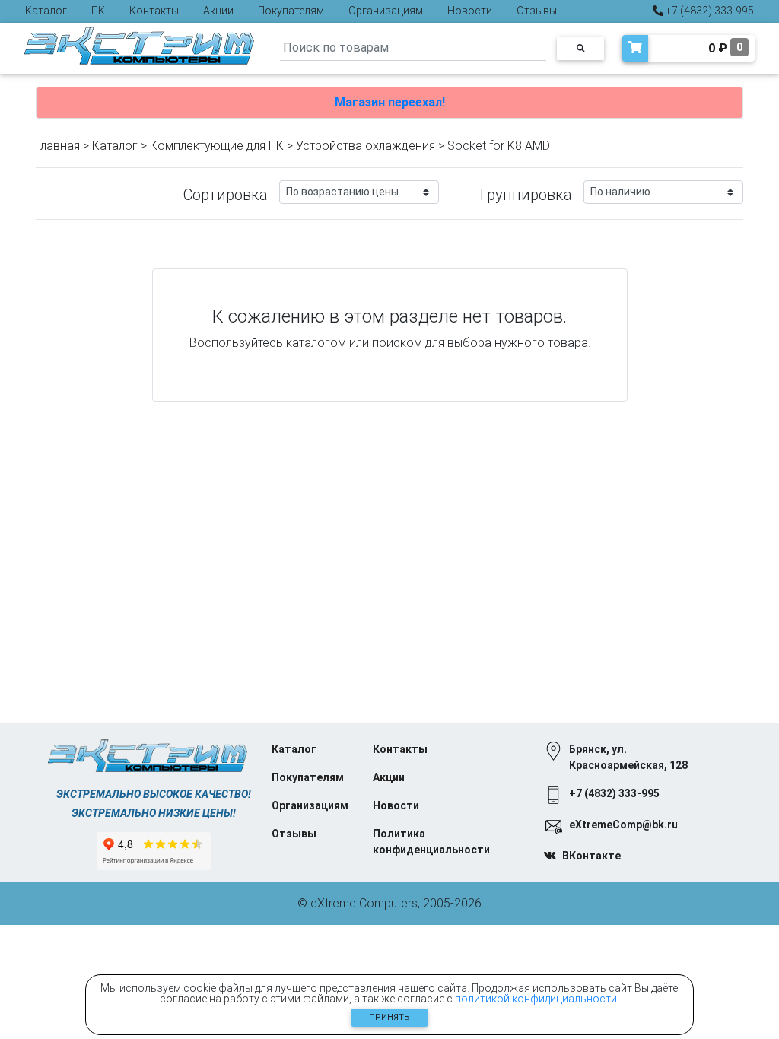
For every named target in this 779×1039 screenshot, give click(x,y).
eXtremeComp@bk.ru (623, 824)
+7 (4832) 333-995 (708, 11)
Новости (469, 11)
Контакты (154, 11)
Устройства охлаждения (365, 145)
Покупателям (291, 11)
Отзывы (537, 11)
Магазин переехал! (390, 102)
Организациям (385, 11)
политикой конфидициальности (536, 999)
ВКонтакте (591, 856)
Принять (389, 1017)
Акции (218, 11)
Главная (58, 145)
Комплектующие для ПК (217, 145)
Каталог (46, 11)
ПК (98, 11)
